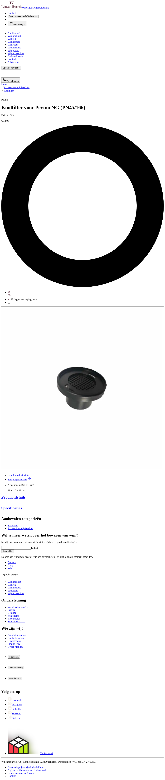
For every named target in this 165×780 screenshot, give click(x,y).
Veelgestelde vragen (18, 607)
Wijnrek (12, 38)
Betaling (12, 612)
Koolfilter (9, 90)
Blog (10, 565)
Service (11, 610)
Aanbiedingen (15, 33)
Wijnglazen (13, 50)
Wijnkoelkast (14, 36)
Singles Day (14, 643)
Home (4, 84)
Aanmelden (8, 551)
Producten (14, 657)
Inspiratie (12, 59)
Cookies (12, 776)
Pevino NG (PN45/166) (20, 515)
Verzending (13, 615)
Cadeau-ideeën (15, 56)
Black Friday (14, 641)
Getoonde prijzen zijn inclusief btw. (26, 767)
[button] (81, 388)
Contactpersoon (16, 638)
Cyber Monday (15, 646)
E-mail (34, 547)
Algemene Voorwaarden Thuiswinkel (27, 770)
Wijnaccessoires (16, 53)
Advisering (13, 62)
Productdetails (13, 497)
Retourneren (14, 618)
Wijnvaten (13, 44)
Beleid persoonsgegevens (21, 773)
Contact (12, 13)
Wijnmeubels (14, 47)
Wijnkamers (14, 41)
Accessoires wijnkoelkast (16, 87)
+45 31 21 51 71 (16, 621)
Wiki (10, 568)
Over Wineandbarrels (18, 635)
